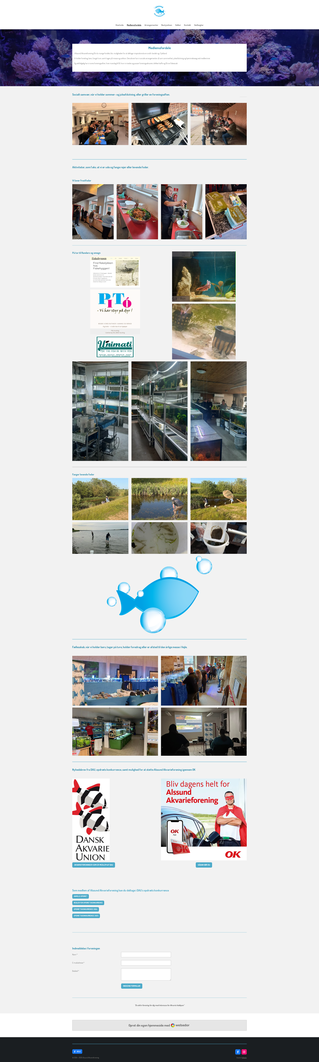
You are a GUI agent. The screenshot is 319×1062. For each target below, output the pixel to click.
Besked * (75, 971)
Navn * (75, 954)
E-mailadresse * (78, 962)
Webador (244, 1058)
